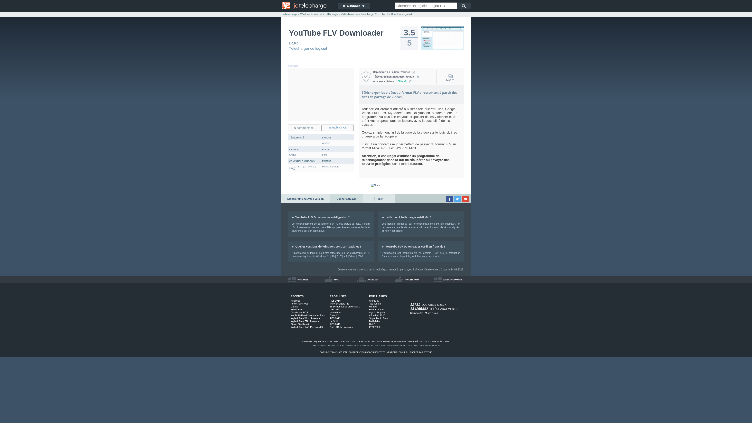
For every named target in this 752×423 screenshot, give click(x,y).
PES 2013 (335, 318)
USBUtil (373, 306)
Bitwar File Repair (300, 324)
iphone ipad (412, 279)
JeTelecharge (289, 14)
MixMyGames (394, 345)
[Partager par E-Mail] (465, 199)
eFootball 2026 (377, 315)
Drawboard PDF (299, 312)
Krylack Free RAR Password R (308, 327)
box (349, 341)
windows (302, 279)
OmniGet (374, 300)
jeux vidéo (437, 341)
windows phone (452, 279)
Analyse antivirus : (390, 81)
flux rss (358, 341)
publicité (413, 341)
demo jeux (379, 345)
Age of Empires (377, 312)
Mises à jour (431, 313)
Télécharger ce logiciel (308, 48)
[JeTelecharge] (307, 6)
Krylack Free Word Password (307, 318)
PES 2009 (374, 327)
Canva (294, 306)
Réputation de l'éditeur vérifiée (392, 71)
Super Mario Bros (378, 318)
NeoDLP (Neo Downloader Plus (308, 315)
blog (447, 341)
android (372, 279)
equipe (318, 341)
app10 (436, 345)
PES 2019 (335, 324)
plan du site (372, 341)
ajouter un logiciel (334, 341)
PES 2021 (335, 309)
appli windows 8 (423, 345)
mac (336, 279)
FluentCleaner (376, 309)
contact (424, 341)
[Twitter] (457, 199)
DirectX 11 (335, 315)
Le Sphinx (335, 321)
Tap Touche (375, 303)
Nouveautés (416, 313)
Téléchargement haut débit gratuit (394, 76)
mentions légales (397, 352)
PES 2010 (335, 300)
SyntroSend (297, 309)
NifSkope (295, 300)
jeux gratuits (364, 345)
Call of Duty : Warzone (341, 327)
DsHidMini (374, 321)
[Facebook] (449, 199)
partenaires (399, 341)
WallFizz (407, 345)
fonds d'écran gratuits (341, 345)
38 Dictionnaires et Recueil (345, 306)
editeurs (385, 341)
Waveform (335, 312)
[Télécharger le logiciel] (442, 49)
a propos (307, 341)
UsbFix (373, 324)
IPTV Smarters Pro (339, 303)
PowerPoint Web (299, 303)
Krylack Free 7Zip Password (307, 321)
